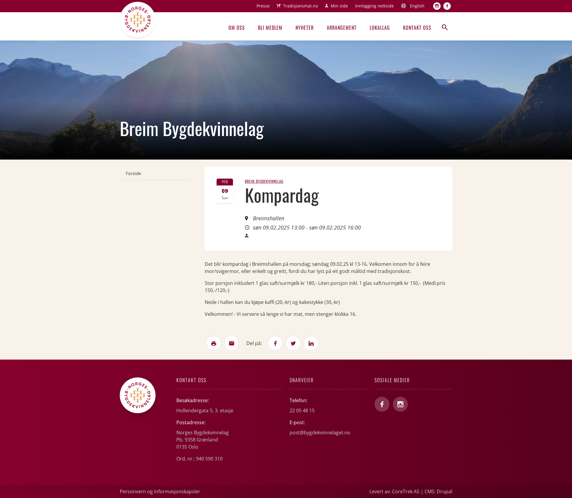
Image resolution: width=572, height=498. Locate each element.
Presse (263, 6)
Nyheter (305, 27)
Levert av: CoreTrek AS (394, 491)
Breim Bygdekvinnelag (264, 181)
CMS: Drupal (438, 491)
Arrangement (342, 27)
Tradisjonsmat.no (300, 6)
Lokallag (380, 27)
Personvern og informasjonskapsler (160, 491)
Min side (339, 6)
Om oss (237, 27)
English (417, 6)
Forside (133, 173)
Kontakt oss (417, 27)
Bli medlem (270, 27)
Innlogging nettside (374, 6)
